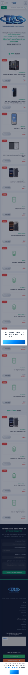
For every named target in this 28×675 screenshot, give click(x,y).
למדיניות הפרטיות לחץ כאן (12, 667)
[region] (14, 668)
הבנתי (14, 672)
